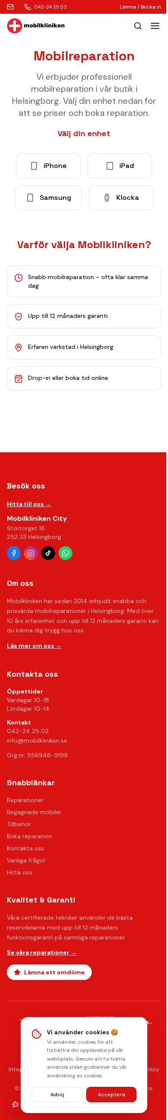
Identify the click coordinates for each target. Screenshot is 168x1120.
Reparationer (25, 800)
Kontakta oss (25, 848)
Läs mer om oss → (34, 646)
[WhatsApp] (65, 553)
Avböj (57, 1094)
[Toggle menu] (155, 26)
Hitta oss (19, 872)
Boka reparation (29, 836)
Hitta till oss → (29, 504)
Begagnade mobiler (34, 812)
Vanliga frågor (26, 860)
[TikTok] (48, 553)
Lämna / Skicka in (140, 7)
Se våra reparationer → (42, 952)
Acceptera (111, 1094)
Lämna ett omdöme (54, 972)
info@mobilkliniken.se (37, 740)
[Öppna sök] (138, 26)
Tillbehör (19, 824)
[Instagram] (31, 553)
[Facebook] (14, 553)
